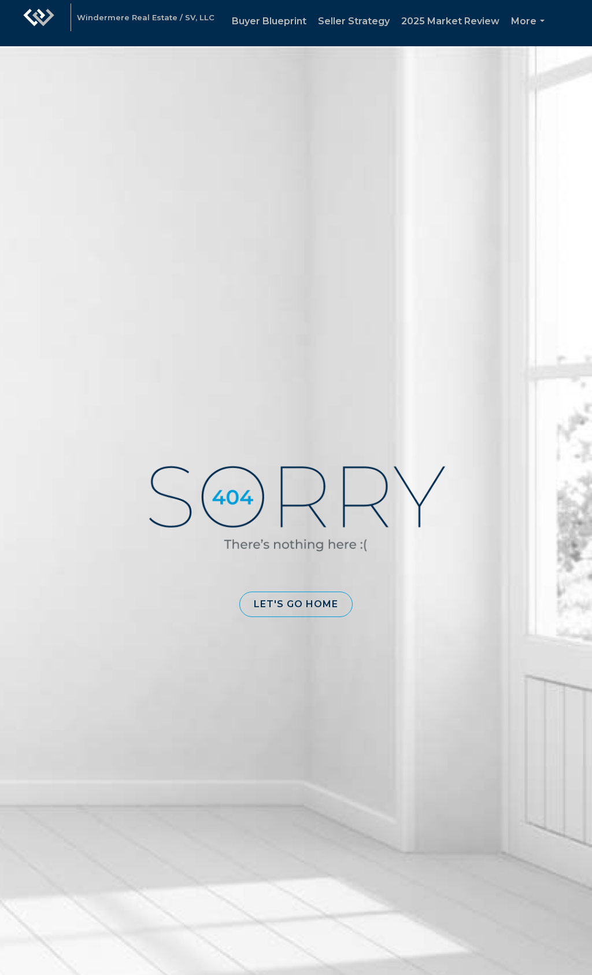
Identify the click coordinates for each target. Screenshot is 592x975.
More (530, 31)
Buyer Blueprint (269, 21)
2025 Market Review (450, 21)
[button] (296, 604)
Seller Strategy (354, 21)
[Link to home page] (39, 23)
